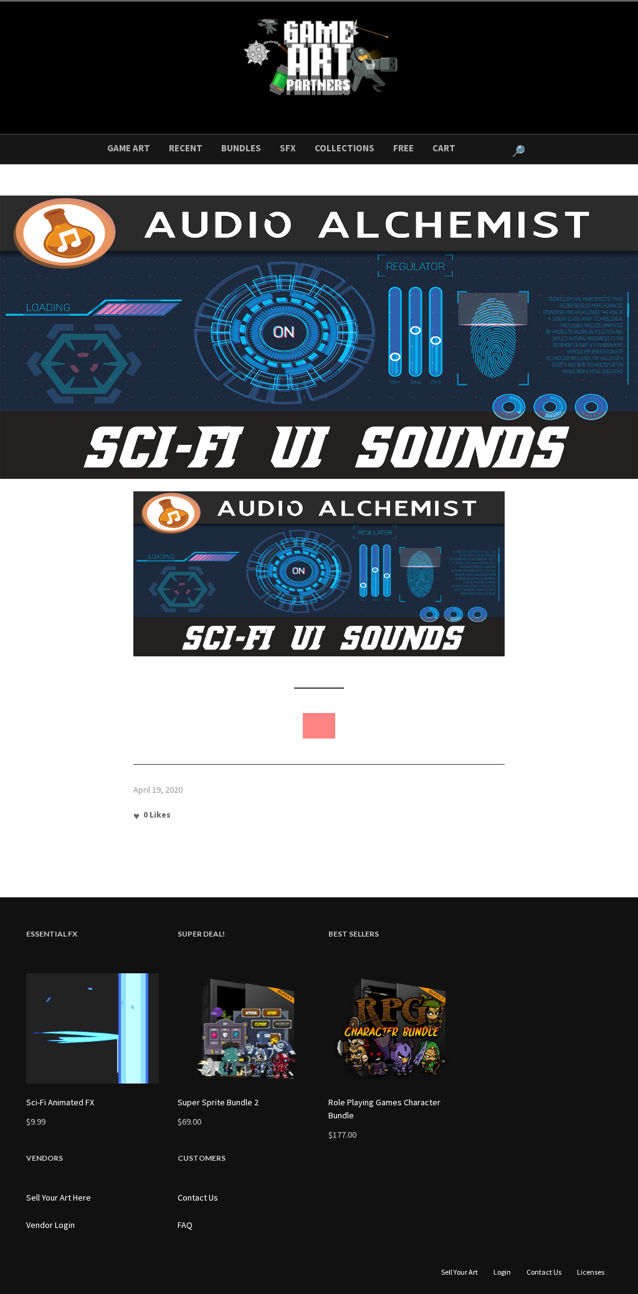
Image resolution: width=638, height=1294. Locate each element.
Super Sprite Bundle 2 (218, 1102)
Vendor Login (50, 1224)
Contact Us (198, 1197)
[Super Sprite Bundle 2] (244, 1028)
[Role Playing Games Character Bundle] (394, 1028)
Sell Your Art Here (58, 1197)
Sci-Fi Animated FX (60, 1102)
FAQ (185, 1224)
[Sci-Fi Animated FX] (92, 1028)
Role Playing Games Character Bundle (384, 1109)
